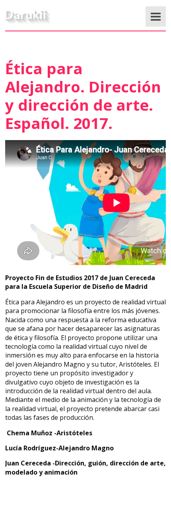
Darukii (25, 14)
